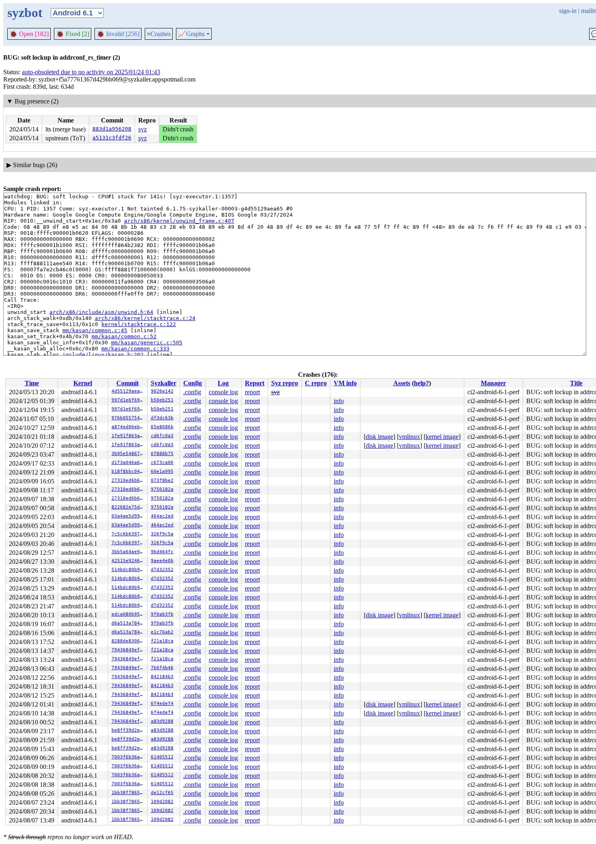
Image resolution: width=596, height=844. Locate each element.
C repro (316, 383)
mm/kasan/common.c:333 (135, 349)
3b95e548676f (128, 453)
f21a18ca (162, 641)
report (252, 392)
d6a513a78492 (128, 623)
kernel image (442, 436)
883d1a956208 (111, 129)
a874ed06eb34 (128, 427)
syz (142, 129)
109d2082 (162, 801)
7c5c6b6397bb (128, 534)
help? (421, 383)
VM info (345, 383)
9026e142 (162, 391)
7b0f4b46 (162, 667)
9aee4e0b (162, 560)
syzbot (25, 12)
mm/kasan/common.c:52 (124, 336)
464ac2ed (162, 516)
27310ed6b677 (128, 480)
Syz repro (284, 383)
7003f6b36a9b (128, 757)
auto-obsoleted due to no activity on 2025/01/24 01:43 (91, 72)
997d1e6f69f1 (128, 400)
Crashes (159, 33)
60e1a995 (162, 471)
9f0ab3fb (162, 614)
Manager (493, 383)
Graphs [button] (191, 34)
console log (223, 392)
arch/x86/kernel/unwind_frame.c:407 (179, 221)
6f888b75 (162, 453)
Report (254, 383)
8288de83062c (128, 641)
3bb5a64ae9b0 (128, 551)
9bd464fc (162, 551)
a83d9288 (162, 721)
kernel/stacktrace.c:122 (138, 324)
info (339, 400)
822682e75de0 (128, 507)
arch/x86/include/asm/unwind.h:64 (101, 312)
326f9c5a (162, 534)
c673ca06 (162, 462)
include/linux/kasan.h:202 (103, 355)
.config (192, 392)
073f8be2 (162, 480)
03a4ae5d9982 (128, 516)
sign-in (568, 10)
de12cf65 (162, 792)
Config (192, 383)
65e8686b (162, 427)
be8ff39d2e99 (128, 730)
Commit (127, 383)
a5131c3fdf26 (111, 138)
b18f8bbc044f (128, 471)
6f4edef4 (162, 703)
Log (223, 383)
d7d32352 (162, 569)
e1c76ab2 (162, 632)
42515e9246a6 (128, 560)
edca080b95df (128, 614)
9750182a (162, 489)
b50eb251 (162, 400)
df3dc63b (162, 418)
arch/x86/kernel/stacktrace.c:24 (145, 318)
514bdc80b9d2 (128, 569)
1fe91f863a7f (128, 435)
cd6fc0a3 (162, 435)
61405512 (162, 757)
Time (32, 383)
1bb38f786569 (128, 792)
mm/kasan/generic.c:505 (146, 342)
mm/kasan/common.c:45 (94, 330)
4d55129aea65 (128, 391)
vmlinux (409, 436)
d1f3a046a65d (128, 462)
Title (576, 383)
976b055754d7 (128, 418)
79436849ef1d (128, 650)
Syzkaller (163, 383)
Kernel (82, 383)
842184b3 (162, 676)
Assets (401, 383)
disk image (379, 436)
